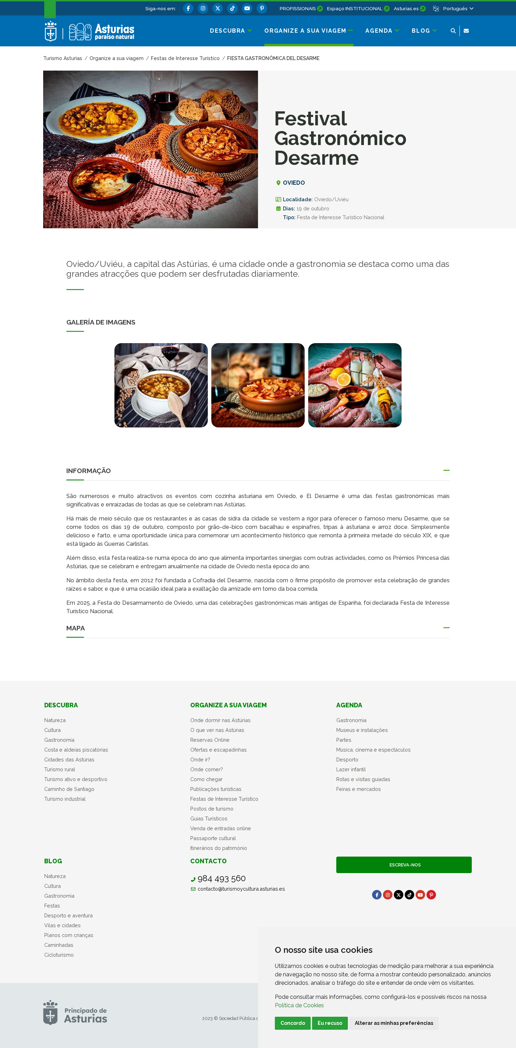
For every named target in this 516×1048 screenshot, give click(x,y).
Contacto (208, 861)
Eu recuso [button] (330, 1023)
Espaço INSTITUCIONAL (355, 8)
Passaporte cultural (213, 838)
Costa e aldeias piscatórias (76, 750)
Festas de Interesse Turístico (224, 799)
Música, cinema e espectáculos (373, 750)
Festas (52, 906)
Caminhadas (58, 945)
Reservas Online (210, 740)
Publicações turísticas (216, 789)
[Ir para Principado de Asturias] (75, 1012)
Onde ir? (200, 759)
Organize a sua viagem (228, 705)
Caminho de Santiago (69, 789)
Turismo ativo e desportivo (75, 779)
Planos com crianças (68, 935)
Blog (53, 861)
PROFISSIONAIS (298, 8)
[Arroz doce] (355, 385)
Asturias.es (406, 8)
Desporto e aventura (68, 915)
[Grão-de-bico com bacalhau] (161, 385)
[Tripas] (258, 385)
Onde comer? (206, 769)
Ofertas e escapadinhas (218, 750)
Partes (343, 740)
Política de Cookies (299, 1005)
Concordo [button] (292, 1023)
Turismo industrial (65, 799)
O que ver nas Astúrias (217, 730)
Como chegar (206, 779)
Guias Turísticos (208, 818)
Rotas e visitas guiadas (363, 779)
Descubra (61, 705)
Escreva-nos (404, 864)
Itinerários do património (218, 848)
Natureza (55, 720)
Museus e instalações (362, 730)
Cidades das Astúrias (69, 759)
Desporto (347, 759)
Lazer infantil (351, 769)
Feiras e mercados (358, 789)
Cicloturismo (59, 955)
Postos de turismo (211, 809)
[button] (458, 8)
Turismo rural (59, 769)
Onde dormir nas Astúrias (220, 720)
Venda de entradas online (220, 828)
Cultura (52, 730)
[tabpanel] (161, 389)
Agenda (349, 705)
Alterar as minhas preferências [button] (394, 1023)
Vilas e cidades (62, 925)
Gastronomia (59, 740)
